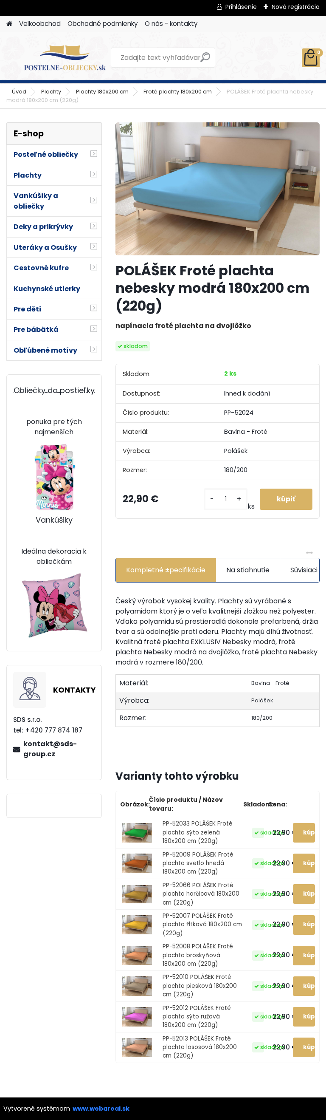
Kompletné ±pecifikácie (165, 570)
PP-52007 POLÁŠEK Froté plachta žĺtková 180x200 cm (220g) (202, 924)
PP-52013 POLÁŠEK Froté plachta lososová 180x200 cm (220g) (200, 1047)
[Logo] (64, 58)
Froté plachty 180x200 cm (177, 92)
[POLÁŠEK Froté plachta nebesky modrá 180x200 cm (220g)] (217, 189)
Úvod (19, 92)
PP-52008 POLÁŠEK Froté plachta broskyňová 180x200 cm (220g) (198, 955)
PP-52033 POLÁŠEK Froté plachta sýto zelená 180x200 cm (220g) (198, 832)
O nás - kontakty (171, 23)
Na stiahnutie (248, 570)
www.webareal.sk (101, 1108)
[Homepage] (9, 24)
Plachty (51, 92)
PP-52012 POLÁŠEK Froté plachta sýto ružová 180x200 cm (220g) (197, 1016)
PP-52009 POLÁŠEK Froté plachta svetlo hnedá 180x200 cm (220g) (198, 863)
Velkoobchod (40, 23)
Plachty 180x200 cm (102, 92)
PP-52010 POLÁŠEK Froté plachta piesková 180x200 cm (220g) (200, 985)
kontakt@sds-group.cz (50, 749)
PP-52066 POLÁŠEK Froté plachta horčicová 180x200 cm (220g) (201, 894)
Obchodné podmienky (102, 23)
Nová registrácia (296, 7)
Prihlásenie (241, 7)
